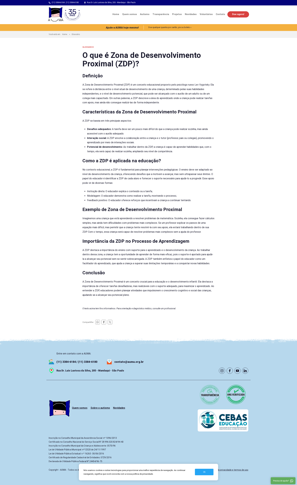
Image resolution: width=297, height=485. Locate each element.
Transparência (161, 14)
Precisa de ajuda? (281, 481)
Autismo (144, 14)
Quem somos (129, 14)
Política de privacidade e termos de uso (228, 470)
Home (115, 14)
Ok (204, 472)
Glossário (76, 34)
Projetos (177, 14)
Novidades (191, 14)
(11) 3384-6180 (72, 2)
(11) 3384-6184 (58, 2)
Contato (220, 14)
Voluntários (206, 14)
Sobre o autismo (100, 407)
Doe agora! (238, 14)
